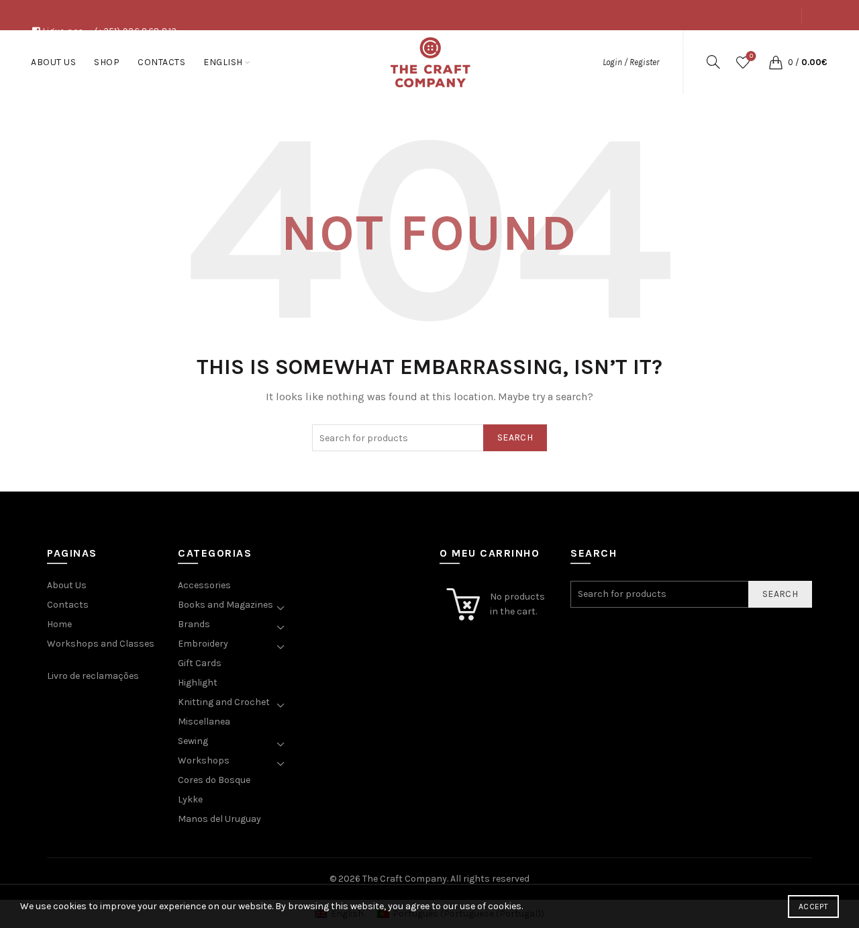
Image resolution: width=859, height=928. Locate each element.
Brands (194, 624)
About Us (680, 45)
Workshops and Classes (100, 643)
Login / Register (631, 62)
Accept (813, 906)
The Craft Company (404, 878)
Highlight (197, 682)
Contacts (772, 45)
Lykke (190, 799)
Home (59, 624)
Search (515, 437)
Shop (726, 45)
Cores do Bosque (214, 780)
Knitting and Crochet (224, 702)
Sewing (193, 741)
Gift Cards (199, 663)
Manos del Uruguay (219, 819)
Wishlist (751, 56)
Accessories (204, 585)
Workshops (204, 760)
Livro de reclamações (93, 676)
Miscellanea (204, 721)
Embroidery (203, 643)
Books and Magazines (225, 604)
